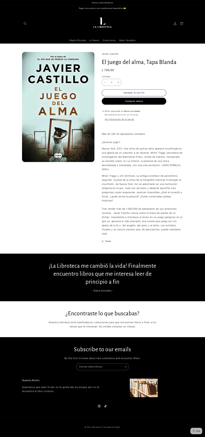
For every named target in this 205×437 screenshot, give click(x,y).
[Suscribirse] (125, 366)
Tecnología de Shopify (111, 427)
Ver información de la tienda (119, 119)
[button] (25, 23)
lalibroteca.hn (97, 427)
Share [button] (108, 241)
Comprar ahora (134, 101)
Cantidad (106, 76)
